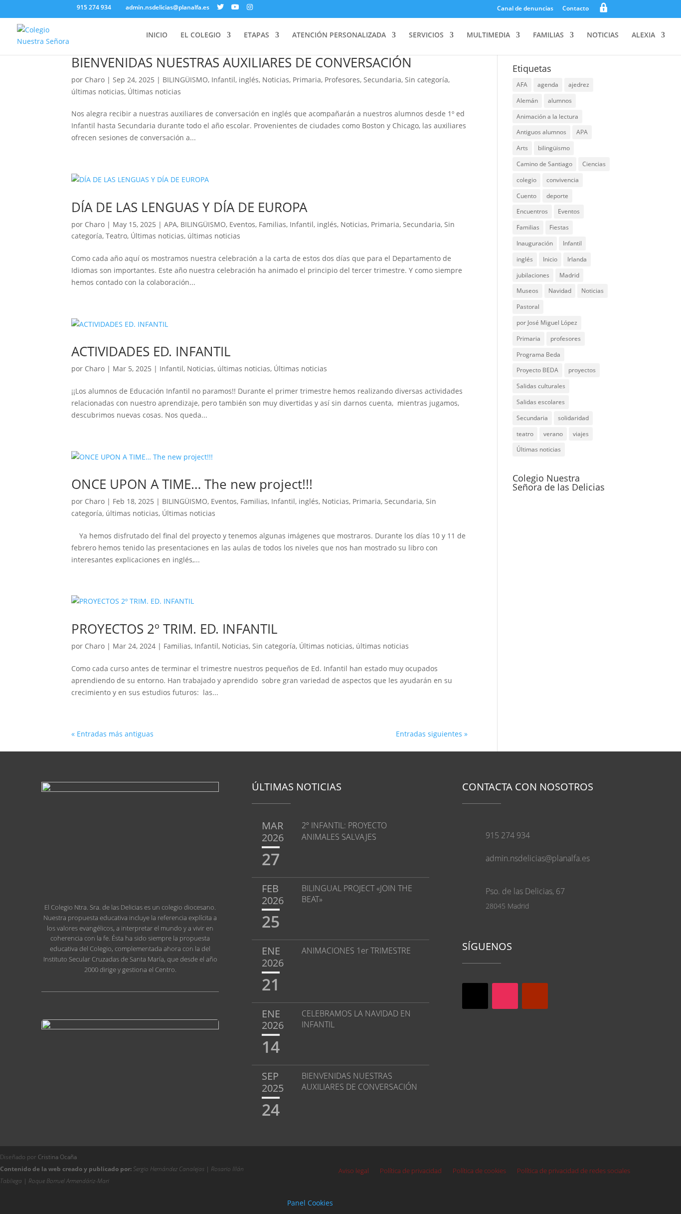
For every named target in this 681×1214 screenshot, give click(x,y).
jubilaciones (532, 275)
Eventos (242, 224)
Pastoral (527, 306)
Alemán (527, 100)
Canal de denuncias (525, 8)
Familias (272, 224)
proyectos (582, 370)
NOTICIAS (603, 35)
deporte (557, 196)
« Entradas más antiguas (112, 733)
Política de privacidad (411, 1171)
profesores (565, 338)
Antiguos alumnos (541, 132)
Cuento (526, 196)
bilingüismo (554, 148)
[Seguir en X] (475, 996)
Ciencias (594, 164)
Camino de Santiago (544, 164)
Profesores (342, 79)
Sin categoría (426, 79)
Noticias (275, 79)
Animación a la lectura (547, 116)
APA (170, 224)
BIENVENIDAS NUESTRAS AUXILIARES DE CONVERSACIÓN (241, 62)
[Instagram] (250, 6)
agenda (547, 84)
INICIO (157, 35)
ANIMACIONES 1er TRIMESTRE (356, 950)
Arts (522, 148)
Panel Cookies (310, 1203)
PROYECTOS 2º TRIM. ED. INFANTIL (174, 629)
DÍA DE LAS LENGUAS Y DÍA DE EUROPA (189, 207)
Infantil (223, 79)
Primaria (307, 79)
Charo (95, 79)
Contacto (575, 8)
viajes (581, 434)
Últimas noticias (154, 91)
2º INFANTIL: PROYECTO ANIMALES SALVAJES (344, 831)
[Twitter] (220, 6)
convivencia (562, 180)
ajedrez (578, 84)
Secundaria (382, 79)
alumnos (560, 100)
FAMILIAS (548, 35)
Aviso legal (354, 1171)
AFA (521, 84)
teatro (524, 434)
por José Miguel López (546, 322)
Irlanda (577, 259)
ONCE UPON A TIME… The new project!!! (192, 484)
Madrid (569, 275)
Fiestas (559, 227)
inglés (249, 79)
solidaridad (573, 418)
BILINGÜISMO (185, 79)
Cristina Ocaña (57, 1157)
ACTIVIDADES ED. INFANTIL (151, 351)
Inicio (550, 259)
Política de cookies (479, 1171)
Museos (527, 290)
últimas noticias (97, 91)
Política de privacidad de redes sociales (573, 1171)
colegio (526, 180)
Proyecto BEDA (537, 370)
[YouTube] (235, 6)
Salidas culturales (540, 386)
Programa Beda (538, 354)
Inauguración (534, 243)
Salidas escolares (540, 402)
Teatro (116, 236)
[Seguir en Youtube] (535, 996)
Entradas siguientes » (432, 733)
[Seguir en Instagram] (505, 996)
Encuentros (532, 211)
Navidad (559, 290)
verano (553, 434)
